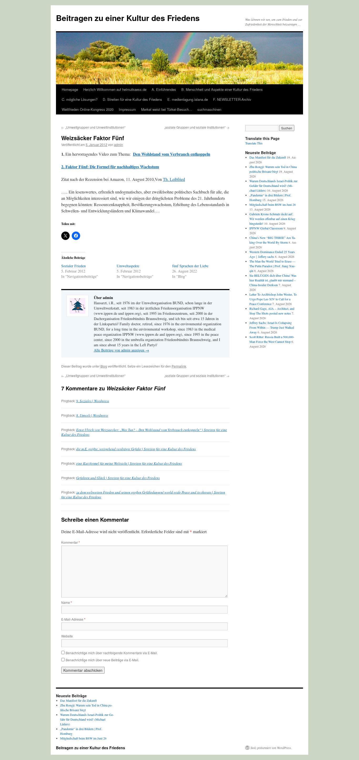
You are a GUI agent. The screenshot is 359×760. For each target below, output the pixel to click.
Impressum (127, 109)
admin (118, 144)
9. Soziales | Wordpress (92, 401)
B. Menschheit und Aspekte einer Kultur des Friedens (222, 89)
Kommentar (70, 542)
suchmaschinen (209, 109)
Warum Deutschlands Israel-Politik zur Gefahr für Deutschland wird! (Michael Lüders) (273, 185)
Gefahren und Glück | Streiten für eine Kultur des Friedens (118, 477)
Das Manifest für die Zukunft (267, 157)
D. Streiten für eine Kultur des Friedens (132, 99)
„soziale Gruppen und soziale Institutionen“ (196, 127)
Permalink (179, 366)
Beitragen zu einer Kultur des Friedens (128, 17)
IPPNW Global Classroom (266, 228)
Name (66, 602)
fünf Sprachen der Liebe (190, 265)
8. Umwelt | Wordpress (92, 415)
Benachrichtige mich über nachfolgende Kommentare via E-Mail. (112, 653)
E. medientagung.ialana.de (187, 99)
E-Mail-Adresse (73, 619)
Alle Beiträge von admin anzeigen (121, 350)
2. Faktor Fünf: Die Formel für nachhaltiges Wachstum (110, 167)
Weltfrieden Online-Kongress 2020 (88, 109)
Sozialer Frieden (73, 265)
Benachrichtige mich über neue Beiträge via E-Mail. (102, 660)
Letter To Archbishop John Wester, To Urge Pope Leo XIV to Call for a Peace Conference (273, 299)
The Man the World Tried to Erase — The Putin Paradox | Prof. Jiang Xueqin (272, 266)
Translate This (254, 143)
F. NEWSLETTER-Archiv (232, 99)
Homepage (70, 89)
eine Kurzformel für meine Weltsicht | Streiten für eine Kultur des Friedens (129, 463)
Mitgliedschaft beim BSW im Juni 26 (272, 204)
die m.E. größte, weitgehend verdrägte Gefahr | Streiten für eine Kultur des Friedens (136, 449)
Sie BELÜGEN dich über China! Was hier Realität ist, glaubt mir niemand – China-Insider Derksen (272, 280)
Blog (103, 366)
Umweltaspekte (128, 265)
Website (67, 636)
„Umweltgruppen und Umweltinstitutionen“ (93, 127)
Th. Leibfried (174, 179)
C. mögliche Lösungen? (80, 99)
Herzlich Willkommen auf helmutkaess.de (114, 89)
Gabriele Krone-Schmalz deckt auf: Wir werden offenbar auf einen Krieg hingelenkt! (272, 219)
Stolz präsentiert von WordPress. (271, 748)
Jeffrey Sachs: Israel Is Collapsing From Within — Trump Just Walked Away (271, 327)
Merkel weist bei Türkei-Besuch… (166, 109)
